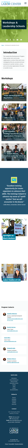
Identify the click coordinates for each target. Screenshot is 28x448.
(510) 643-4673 (15, 418)
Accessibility (11, 444)
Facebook (14, 399)
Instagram (14, 400)
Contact (14, 388)
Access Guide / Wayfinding (14, 422)
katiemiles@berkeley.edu (10, 341)
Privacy (6, 444)
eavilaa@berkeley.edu (12, 351)
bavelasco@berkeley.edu (13, 362)
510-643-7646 (10, 320)
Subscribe (14, 404)
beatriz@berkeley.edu (12, 330)
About (14, 386)
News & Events (14, 381)
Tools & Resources (14, 379)
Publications (14, 378)
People (14, 384)
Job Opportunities (14, 389)
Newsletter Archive (14, 383)
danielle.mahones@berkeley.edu (15, 318)
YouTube (14, 402)
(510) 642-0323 (15, 417)
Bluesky (14, 397)
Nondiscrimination (19, 444)
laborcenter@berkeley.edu (15, 420)
